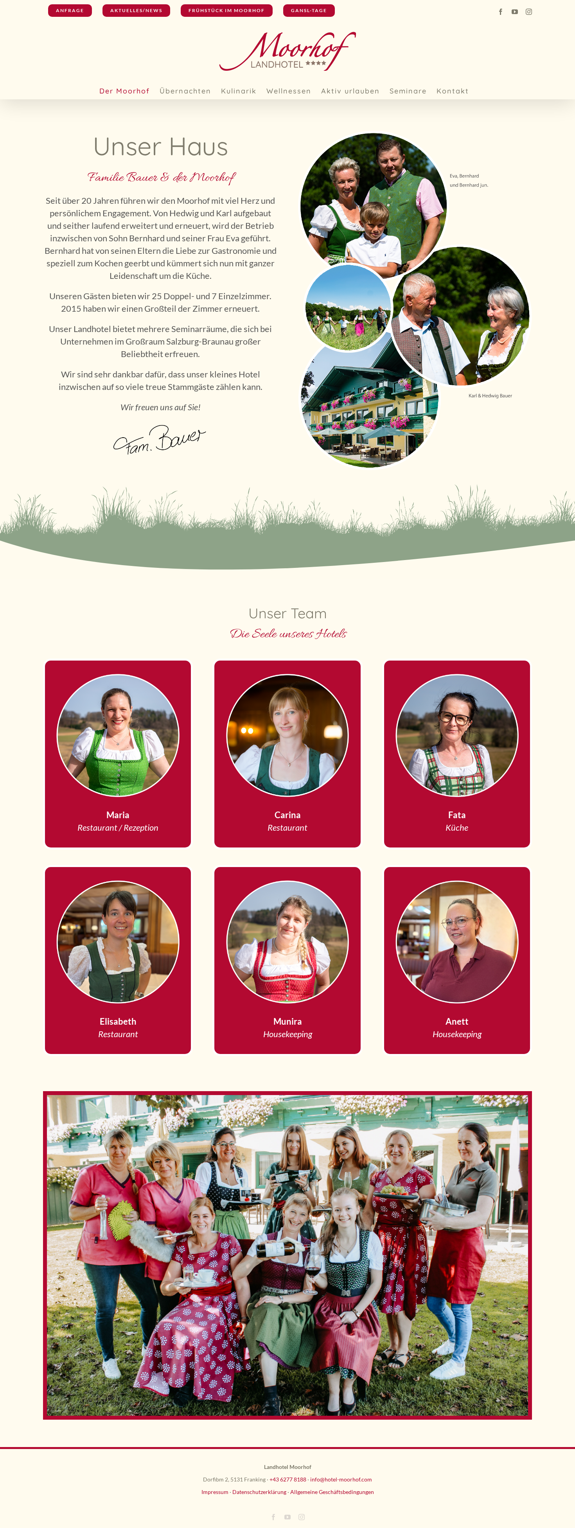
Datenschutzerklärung (259, 1491)
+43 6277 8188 (288, 1479)
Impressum (214, 1491)
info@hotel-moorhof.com (341, 1479)
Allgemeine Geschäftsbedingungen (332, 1491)
